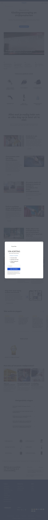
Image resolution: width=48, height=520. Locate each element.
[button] (42, 242)
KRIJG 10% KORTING (14, 269)
